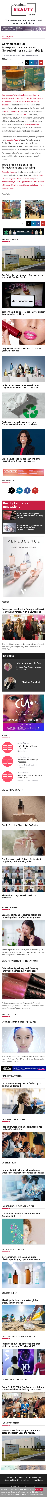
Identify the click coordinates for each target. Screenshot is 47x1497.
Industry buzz (7, 36)
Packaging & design (13, 1249)
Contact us (22, 1477)
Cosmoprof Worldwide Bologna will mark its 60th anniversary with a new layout (23, 610)
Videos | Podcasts (12, 790)
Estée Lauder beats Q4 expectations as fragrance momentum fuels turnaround (20, 386)
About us (9, 1477)
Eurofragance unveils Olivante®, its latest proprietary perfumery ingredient (21, 860)
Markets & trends (12, 1076)
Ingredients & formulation (18, 1206)
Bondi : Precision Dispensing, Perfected (20, 825)
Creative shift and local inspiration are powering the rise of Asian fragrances (21, 916)
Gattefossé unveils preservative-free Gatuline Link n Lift (21, 1214)
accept (40, 1489)
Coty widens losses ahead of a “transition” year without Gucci (22, 349)
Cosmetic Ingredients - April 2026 (19, 1021)
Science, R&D (9, 1162)
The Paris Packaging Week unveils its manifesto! (19, 896)
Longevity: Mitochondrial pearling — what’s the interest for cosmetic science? (23, 1171)
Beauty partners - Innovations (15, 505)
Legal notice (38, 1480)
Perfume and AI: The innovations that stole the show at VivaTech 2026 (21, 1344)
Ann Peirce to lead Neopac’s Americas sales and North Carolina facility (22, 276)
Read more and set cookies (32, 1494)
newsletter (25, 1480)
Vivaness (23, 114)
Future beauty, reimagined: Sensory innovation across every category (20, 969)
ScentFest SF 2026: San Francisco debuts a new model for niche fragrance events (23, 1388)
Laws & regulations (13, 1119)
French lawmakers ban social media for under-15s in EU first (22, 1127)
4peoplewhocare (11, 111)
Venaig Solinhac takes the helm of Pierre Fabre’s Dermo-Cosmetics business (21, 460)
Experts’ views (10, 907)
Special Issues (10, 1014)
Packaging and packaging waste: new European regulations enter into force (19, 423)
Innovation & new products (18, 1336)
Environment (10, 1293)
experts (8, 655)
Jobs (4, 735)
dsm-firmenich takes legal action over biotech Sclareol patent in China (23, 313)
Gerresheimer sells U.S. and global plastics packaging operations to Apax (21, 1258)
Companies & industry (14, 1379)
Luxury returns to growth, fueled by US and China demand (21, 1084)
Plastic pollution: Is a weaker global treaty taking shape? (20, 1301)
